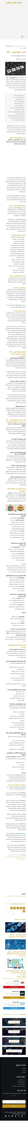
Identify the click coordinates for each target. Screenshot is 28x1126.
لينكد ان (8, 896)
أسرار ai (24, 896)
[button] (22, 36)
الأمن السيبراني (19, 896)
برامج (14, 896)
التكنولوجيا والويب (17, 46)
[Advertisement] (14, 21)
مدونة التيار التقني (14, 3)
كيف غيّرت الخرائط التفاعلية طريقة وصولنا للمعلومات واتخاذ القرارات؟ (16, 972)
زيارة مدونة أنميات (14, 987)
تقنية (12, 896)
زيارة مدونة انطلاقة (14, 997)
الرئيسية (24, 46)
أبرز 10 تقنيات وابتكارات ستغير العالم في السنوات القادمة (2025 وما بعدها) (16, 954)
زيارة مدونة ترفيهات (14, 1008)
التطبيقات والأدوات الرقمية (14, 1050)
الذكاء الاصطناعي (14, 1031)
